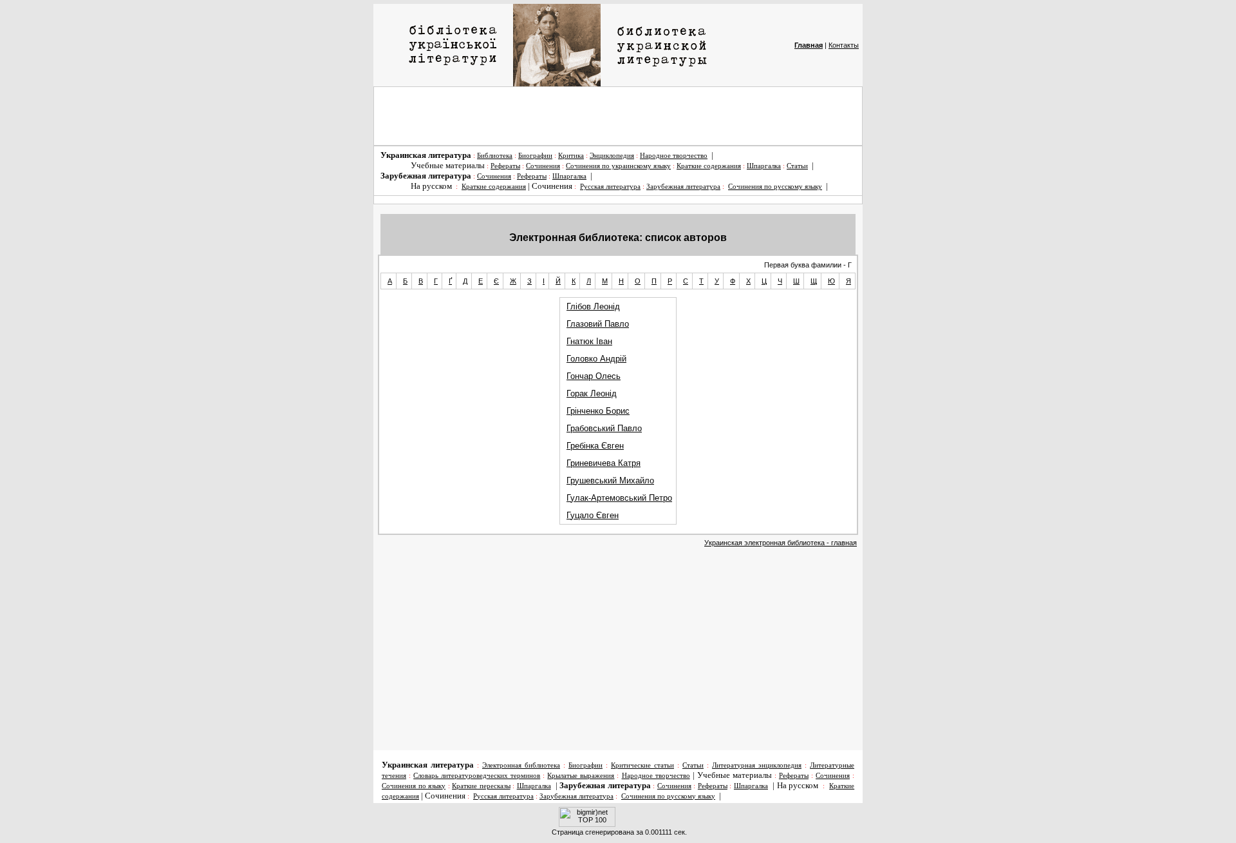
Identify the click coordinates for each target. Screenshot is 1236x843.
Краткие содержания (709, 166)
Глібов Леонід (593, 306)
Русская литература (610, 186)
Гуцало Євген (592, 515)
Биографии (535, 155)
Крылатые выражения (580, 775)
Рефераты (505, 166)
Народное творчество (673, 155)
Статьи (797, 166)
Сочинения (543, 166)
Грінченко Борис (598, 411)
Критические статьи (642, 765)
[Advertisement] (618, 116)
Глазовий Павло (597, 324)
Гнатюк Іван (589, 341)
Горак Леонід (591, 393)
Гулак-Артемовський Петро (619, 498)
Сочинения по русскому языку (775, 186)
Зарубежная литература (683, 186)
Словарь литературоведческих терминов (476, 775)
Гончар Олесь (593, 376)
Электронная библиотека (521, 765)
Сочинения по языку (413, 786)
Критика (571, 155)
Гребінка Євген (595, 446)
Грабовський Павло (604, 428)
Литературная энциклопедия (756, 765)
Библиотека (494, 155)
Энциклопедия (612, 155)
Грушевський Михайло (610, 480)
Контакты (844, 45)
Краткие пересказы (481, 786)
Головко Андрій (596, 358)
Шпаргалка (764, 166)
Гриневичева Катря (603, 463)
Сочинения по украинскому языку (618, 166)
